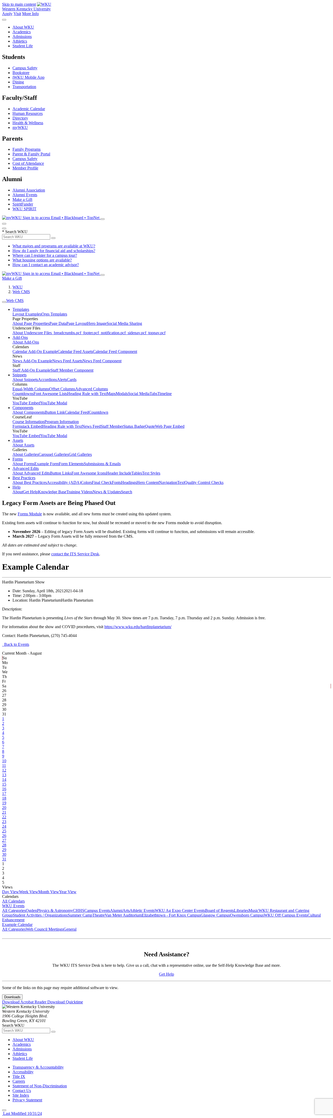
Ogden (31, 910)
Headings (129, 482)
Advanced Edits (25, 468)
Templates (20, 309)
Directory (20, 118)
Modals (122, 393)
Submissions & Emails (102, 464)
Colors (86, 482)
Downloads (12, 997)
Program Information (61, 421)
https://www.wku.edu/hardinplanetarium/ (137, 626)
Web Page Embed (169, 426)
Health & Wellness (27, 123)
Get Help (30, 492)
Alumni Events (24, 195)
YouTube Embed (26, 403)
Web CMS (21, 292)
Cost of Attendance (28, 163)
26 (4, 835)
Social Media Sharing (124, 323)
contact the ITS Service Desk (75, 554)
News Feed (91, 426)
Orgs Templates (54, 314)
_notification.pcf (112, 333)
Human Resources (27, 113)
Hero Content (148, 482)
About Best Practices (29, 482)
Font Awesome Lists (50, 393)
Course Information (28, 421)
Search (126, 492)
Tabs (153, 393)
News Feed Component (101, 361)
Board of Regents (219, 910)
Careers (18, 1081)
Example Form (46, 464)
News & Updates (107, 492)
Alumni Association (28, 190)
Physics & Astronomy (55, 910)
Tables (136, 473)
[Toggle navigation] (4, 302)
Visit (17, 13)
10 (4, 761)
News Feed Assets (67, 361)
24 (4, 826)
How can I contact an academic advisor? (45, 264)
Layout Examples (26, 314)
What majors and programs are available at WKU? (53, 246)
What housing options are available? (42, 260)
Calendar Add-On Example (34, 351)
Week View (28, 892)
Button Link (55, 412)
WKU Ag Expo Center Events (180, 910)
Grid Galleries (80, 454)
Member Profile (25, 168)
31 (4, 859)
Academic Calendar (28, 109)
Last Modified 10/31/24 (22, 1113)
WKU (17, 287)
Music (253, 910)
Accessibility (23, 1072)
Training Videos (79, 492)
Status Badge (134, 426)
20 (4, 807)
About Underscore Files (32, 333)
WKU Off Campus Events (286, 915)
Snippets (19, 375)
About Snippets (25, 379)
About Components (28, 412)
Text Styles (151, 473)
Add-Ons (20, 337)
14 (4, 779)
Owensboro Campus (247, 915)
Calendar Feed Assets (75, 351)
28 (4, 845)
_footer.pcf (90, 333)
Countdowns (23, 393)
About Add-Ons (25, 342)
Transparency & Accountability (38, 1067)
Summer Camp (80, 915)
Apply (7, 13)
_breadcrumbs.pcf (66, 333)
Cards (71, 379)
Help (16, 487)
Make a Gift (22, 199)
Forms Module (30, 514)
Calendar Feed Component (115, 351)
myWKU (20, 127)
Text (180, 482)
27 (4, 840)
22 (4, 817)
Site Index (20, 1095)
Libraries (241, 910)
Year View (67, 892)
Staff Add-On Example (31, 370)
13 (4, 775)
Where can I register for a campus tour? (44, 255)
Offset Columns (62, 389)
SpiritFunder (22, 204)
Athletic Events (142, 910)
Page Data (57, 323)
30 (4, 854)
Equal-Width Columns (30, 389)
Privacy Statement (27, 1100)
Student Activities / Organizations (40, 915)
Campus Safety (24, 68)
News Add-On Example (32, 361)
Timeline (164, 393)
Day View (10, 892)
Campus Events (97, 910)
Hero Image (97, 323)
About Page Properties (30, 323)
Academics (21, 32)
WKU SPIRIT (24, 209)
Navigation (168, 482)
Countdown (98, 412)
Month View (48, 892)
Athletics (19, 41)
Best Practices (23, 478)
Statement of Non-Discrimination (39, 1086)
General (69, 929)
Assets (17, 440)
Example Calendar (17, 924)
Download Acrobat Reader (24, 1002)
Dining (18, 82)
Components (22, 407)
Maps (111, 393)
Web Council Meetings (44, 929)
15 (4, 784)
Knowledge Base (52, 492)
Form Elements (71, 464)
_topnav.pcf (155, 333)
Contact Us (21, 1090)
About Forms (23, 464)
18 (4, 798)
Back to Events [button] (15, 644)
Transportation (24, 86)
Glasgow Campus (215, 915)
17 (4, 793)
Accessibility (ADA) (64, 482)
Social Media (139, 393)
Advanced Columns (91, 389)
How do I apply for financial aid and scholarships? (53, 250)
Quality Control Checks (203, 482)
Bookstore (20, 72)
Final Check (102, 482)
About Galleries (25, 454)
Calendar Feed (77, 412)
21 (4, 812)
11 (4, 765)
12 (4, 770)
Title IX (18, 1076)
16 (4, 789)
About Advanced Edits (31, 473)
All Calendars (13, 901)
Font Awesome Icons (89, 473)
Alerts (62, 379)
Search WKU (15, 231)
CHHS (78, 910)
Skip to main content (19, 4)
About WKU (23, 27)
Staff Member (112, 426)
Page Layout (76, 323)
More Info (30, 13)
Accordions (47, 379)
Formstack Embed (27, 426)
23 (4, 821)
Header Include (118, 473)
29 (4, 849)
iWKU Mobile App (28, 77)
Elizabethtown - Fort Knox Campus (171, 915)
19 (4, 803)
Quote (150, 426)
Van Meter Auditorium (123, 915)
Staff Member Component (71, 370)
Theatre (98, 915)
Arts (126, 910)
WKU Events (13, 906)
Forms (17, 459)
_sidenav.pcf (136, 333)
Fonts (116, 482)
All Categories (14, 910)
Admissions (22, 36)
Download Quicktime (65, 1002)
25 (4, 831)
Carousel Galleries (54, 454)
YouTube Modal (53, 403)
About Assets (23, 445)
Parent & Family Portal (31, 154)
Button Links (61, 473)
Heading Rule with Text (87, 393)
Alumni (116, 910)
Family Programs (26, 149)
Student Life (22, 46)
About (17, 492)
